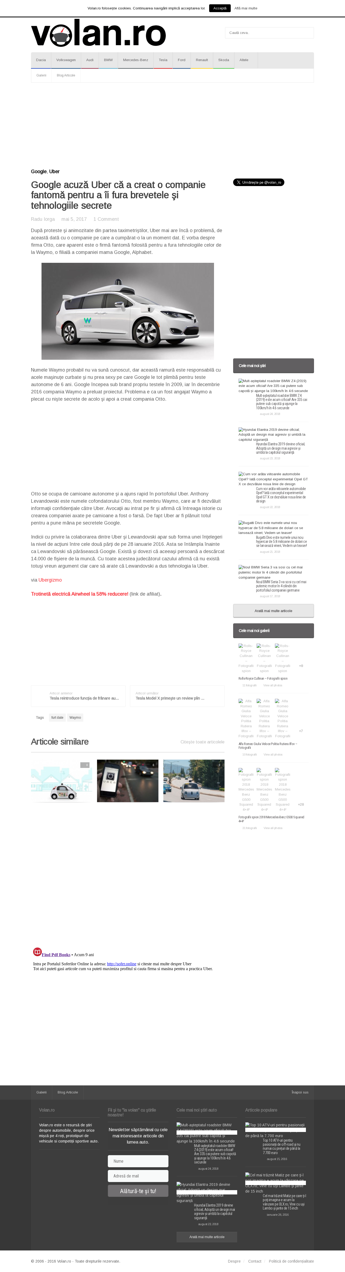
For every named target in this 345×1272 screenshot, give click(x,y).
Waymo (75, 717)
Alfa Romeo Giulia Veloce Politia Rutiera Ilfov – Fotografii (268, 746)
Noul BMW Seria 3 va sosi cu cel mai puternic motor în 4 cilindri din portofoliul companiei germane (281, 586)
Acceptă (219, 8)
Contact (254, 1261)
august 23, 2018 (270, 458)
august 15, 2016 (277, 1159)
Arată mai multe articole (273, 611)
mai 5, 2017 (74, 219)
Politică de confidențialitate (291, 1261)
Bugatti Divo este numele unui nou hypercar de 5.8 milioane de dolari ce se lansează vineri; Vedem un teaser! (281, 541)
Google (39, 171)
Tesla (163, 60)
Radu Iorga (43, 219)
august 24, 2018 (270, 413)
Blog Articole (66, 75)
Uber (54, 171)
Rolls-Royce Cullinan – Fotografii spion (263, 678)
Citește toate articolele (203, 742)
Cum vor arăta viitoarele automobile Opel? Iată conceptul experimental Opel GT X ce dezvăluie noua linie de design (281, 495)
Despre (234, 1261)
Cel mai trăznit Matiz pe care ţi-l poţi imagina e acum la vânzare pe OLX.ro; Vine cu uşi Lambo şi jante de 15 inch (284, 1202)
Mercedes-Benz (135, 60)
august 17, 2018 (270, 596)
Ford (181, 60)
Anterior (20, 781)
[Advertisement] (172, 125)
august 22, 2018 (270, 507)
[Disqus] (128, 875)
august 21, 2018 (270, 551)
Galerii (41, 75)
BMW (108, 60)
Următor (235, 781)
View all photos (272, 685)
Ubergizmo (49, 580)
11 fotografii (249, 685)
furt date (57, 717)
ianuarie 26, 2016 (277, 1214)
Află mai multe (245, 8)
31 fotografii (249, 828)
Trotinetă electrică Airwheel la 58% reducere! (79, 594)
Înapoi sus (300, 1092)
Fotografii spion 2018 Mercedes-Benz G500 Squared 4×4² (271, 819)
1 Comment (106, 219)
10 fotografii (249, 754)
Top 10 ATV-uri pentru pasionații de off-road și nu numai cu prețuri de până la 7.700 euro (281, 1146)
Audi (90, 60)
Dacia (41, 60)
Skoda (223, 60)
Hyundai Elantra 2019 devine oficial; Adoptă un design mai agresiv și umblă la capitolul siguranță (280, 448)
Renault (202, 60)
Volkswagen (66, 60)
